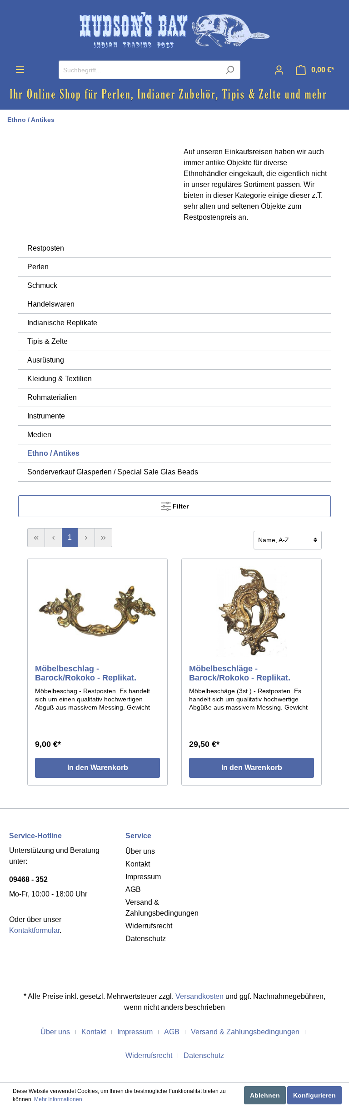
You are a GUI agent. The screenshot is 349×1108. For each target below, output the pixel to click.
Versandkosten (199, 996)
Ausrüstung (45, 360)
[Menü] (20, 69)
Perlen (38, 267)
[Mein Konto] (279, 70)
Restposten (45, 248)
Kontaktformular (34, 930)
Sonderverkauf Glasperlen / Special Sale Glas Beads (112, 472)
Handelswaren (51, 304)
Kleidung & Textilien (59, 379)
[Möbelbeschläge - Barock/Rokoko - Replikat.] (251, 611)
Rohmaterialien (52, 397)
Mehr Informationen (58, 1099)
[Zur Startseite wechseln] (174, 30)
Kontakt (137, 864)
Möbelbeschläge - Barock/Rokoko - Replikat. (239, 673)
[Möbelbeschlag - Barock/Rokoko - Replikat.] (97, 611)
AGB (133, 889)
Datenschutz (145, 938)
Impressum (143, 877)
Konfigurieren (314, 1095)
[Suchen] (229, 69)
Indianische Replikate (62, 323)
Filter (180, 506)
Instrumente (46, 416)
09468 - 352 (28, 879)
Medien (39, 434)
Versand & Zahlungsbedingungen (245, 1032)
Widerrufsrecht (148, 926)
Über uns (140, 851)
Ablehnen (265, 1095)
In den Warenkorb (97, 767)
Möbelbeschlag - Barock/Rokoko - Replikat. (85, 673)
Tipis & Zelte (47, 341)
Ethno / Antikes (31, 119)
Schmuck (42, 285)
